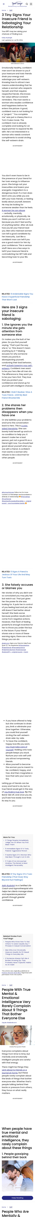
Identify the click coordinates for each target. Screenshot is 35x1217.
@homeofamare (8, 492)
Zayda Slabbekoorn (9, 1023)
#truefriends (6, 499)
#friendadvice (24, 645)
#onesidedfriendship (16, 501)
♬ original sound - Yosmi (19, 652)
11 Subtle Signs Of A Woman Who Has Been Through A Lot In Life (18, 856)
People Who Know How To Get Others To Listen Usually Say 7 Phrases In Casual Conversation (18, 944)
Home (4, 10)
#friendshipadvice (18, 648)
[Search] (26, 4)
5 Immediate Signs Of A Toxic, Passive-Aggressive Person (17, 850)
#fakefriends (6, 648)
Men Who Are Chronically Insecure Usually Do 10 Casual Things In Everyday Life (17, 952)
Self (11, 10)
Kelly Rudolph (7, 38)
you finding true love (14, 792)
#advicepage (21, 650)
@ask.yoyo (6, 643)
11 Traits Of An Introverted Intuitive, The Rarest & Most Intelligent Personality (16, 863)
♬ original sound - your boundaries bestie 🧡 (16, 502)
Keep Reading (17, 1198)
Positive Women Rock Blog (11, 973)
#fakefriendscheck (9, 650)
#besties (5, 501)
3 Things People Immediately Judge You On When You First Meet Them (17, 842)
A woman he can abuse (13, 210)
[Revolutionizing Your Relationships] (17, 4)
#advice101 (6, 652)
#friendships (25, 497)
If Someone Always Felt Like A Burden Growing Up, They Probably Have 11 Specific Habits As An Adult (18, 961)
